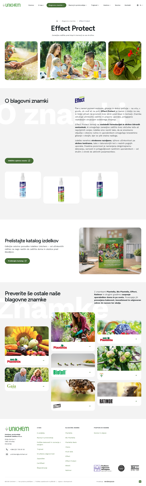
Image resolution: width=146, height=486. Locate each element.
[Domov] (11, 5)
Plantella (68, 433)
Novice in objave (100, 433)
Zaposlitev (41, 459)
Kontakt (128, 5)
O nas (40, 5)
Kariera (106, 5)
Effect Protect (70, 461)
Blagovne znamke (56, 5)
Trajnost (94, 5)
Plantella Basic (71, 442)
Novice (117, 5)
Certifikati (40, 463)
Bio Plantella (70, 438)
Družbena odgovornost (45, 454)
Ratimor (68, 470)
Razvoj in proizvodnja (77, 5)
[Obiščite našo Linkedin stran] (140, 481)
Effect (67, 456)
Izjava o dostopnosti (65, 481)
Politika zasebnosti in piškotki (45, 481)
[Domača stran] (17, 429)
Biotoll (67, 466)
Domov (31, 5)
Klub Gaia (69, 452)
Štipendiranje (42, 468)
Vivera (67, 447)
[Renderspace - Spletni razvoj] (109, 481)
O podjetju (41, 433)
